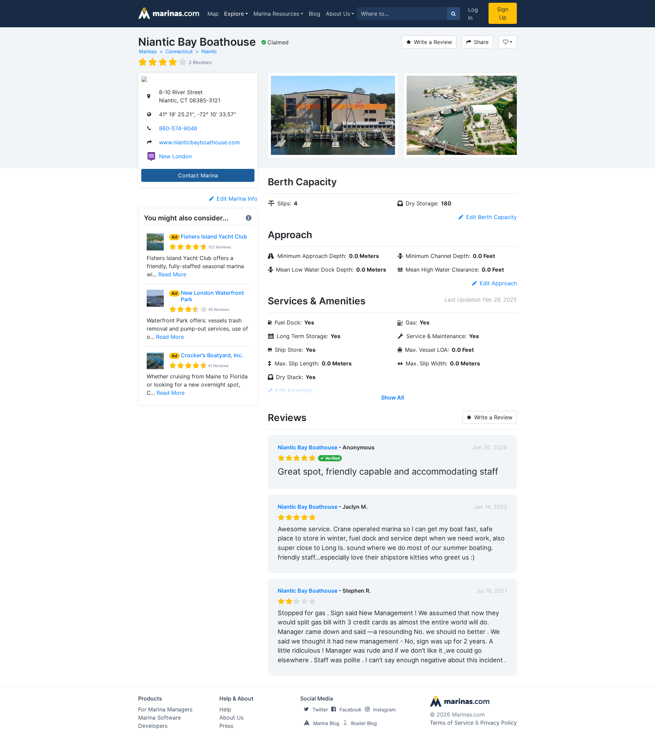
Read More (172, 274)
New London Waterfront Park (212, 296)
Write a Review (433, 42)
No (343, 482)
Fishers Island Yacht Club (214, 236)
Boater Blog (364, 723)
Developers (153, 725)
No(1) (346, 668)
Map (213, 13)
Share (481, 42)
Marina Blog (326, 723)
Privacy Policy (498, 722)
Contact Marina (198, 175)
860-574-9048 (178, 128)
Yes (329, 482)
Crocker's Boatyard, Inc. (212, 355)
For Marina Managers (165, 709)
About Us (338, 13)
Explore (234, 13)
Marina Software (159, 717)
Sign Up (502, 13)
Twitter (320, 709)
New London (175, 156)
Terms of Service (452, 722)
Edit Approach (498, 283)
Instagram (384, 709)
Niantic (209, 51)
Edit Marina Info (237, 198)
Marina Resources (276, 13)
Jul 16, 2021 (492, 590)
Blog (314, 13)
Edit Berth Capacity (491, 217)
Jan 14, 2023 (490, 506)
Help (225, 709)
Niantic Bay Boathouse (307, 447)
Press (226, 725)
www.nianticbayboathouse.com (199, 142)
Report (498, 482)
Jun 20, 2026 (489, 447)
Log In (473, 13)
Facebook (350, 709)
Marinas (148, 51)
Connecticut (179, 51)
